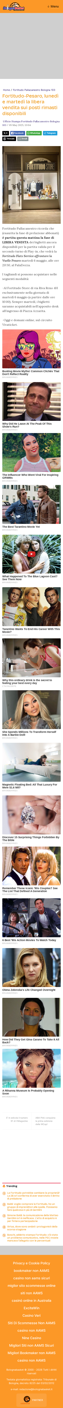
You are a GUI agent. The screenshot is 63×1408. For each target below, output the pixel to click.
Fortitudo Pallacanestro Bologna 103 (34, 89)
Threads (11, 139)
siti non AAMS (31, 1293)
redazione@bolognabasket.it (35, 1389)
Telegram (51, 133)
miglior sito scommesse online (32, 1286)
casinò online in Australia (31, 1301)
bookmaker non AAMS (31, 1271)
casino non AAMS (31, 1330)
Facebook (19, 133)
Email (24, 139)
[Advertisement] (31, 46)
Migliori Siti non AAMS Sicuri (31, 1345)
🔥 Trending (9, 1186)
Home (6, 89)
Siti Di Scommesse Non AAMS (31, 1323)
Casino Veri (31, 1315)
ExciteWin (31, 1308)
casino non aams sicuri (31, 1278)
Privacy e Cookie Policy (31, 1263)
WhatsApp (35, 133)
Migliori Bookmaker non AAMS (32, 1353)
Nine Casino (31, 1338)
